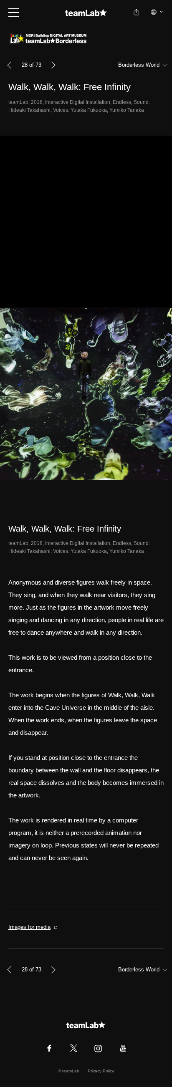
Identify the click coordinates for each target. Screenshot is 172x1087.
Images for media (29, 927)
